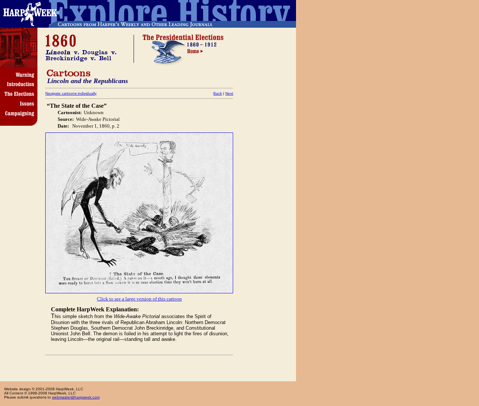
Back (217, 93)
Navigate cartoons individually (71, 93)
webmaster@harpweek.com (76, 397)
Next (229, 93)
